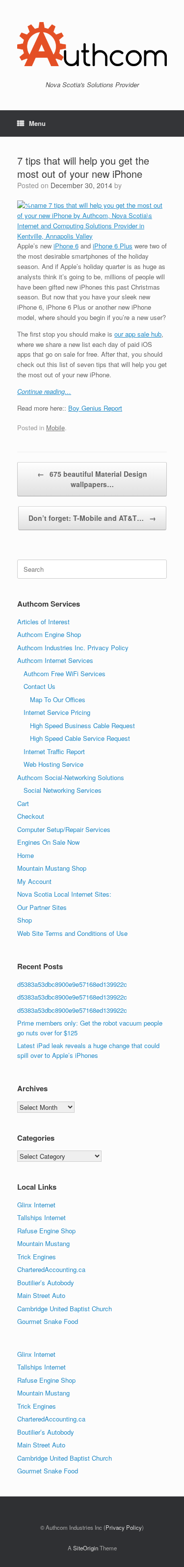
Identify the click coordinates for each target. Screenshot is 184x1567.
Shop (24, 920)
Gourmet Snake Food (47, 1321)
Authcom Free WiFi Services (64, 673)
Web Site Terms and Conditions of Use (72, 933)
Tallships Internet (41, 1217)
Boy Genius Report (95, 408)
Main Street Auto (41, 1295)
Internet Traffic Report (54, 751)
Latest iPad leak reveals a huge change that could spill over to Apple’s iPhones (88, 1050)
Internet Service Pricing (57, 712)
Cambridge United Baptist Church (64, 1308)
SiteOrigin (85, 1548)
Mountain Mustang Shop (51, 868)
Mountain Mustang (43, 1243)
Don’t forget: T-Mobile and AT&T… (92, 518)
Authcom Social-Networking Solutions (70, 777)
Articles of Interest (43, 621)
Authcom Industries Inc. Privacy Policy (73, 647)
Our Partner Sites (42, 907)
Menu (37, 123)
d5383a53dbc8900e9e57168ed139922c (72, 984)
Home (25, 855)
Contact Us (39, 686)
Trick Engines (36, 1256)
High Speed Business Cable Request (82, 725)
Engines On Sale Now (48, 842)
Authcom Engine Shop (49, 634)
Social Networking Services (63, 790)
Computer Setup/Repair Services (63, 829)
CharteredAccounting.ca (51, 1269)
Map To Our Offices (57, 699)
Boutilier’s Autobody (45, 1282)
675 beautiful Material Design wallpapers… (92, 479)
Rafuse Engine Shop (46, 1230)
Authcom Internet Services (55, 660)
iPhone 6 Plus (112, 245)
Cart (23, 803)
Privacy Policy (123, 1527)
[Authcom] (92, 44)
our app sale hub (137, 334)
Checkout (30, 816)
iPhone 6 (66, 245)
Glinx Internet (36, 1204)
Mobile (55, 427)
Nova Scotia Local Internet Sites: (64, 894)
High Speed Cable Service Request (80, 738)
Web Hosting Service (53, 764)
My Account (34, 881)
